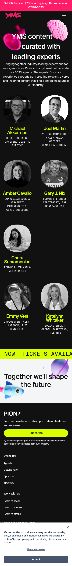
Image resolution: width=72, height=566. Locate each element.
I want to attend (12, 514)
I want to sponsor (13, 507)
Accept (36, 559)
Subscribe (36, 433)
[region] (36, 544)
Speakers (9, 476)
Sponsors (9, 483)
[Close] (68, 527)
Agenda (8, 463)
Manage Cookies (36, 550)
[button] (64, 15)
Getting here (11, 470)
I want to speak (12, 501)
